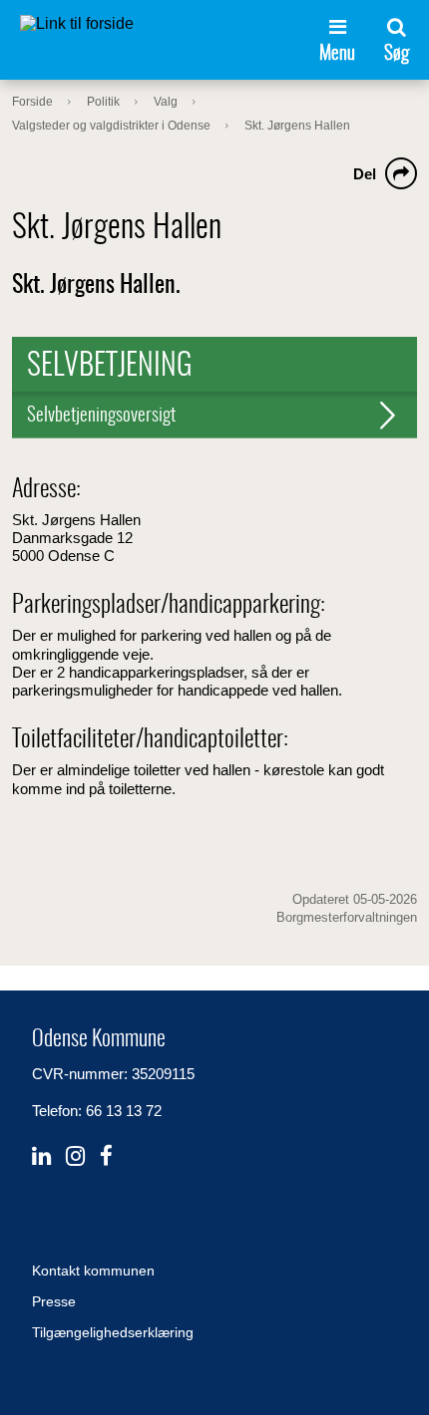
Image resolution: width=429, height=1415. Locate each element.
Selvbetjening (110, 367)
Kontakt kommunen (93, 1270)
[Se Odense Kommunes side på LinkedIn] (41, 1156)
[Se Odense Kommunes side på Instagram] (75, 1156)
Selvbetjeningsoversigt (101, 416)
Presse (54, 1301)
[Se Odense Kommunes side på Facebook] (106, 1156)
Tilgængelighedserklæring (113, 1332)
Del (364, 173)
